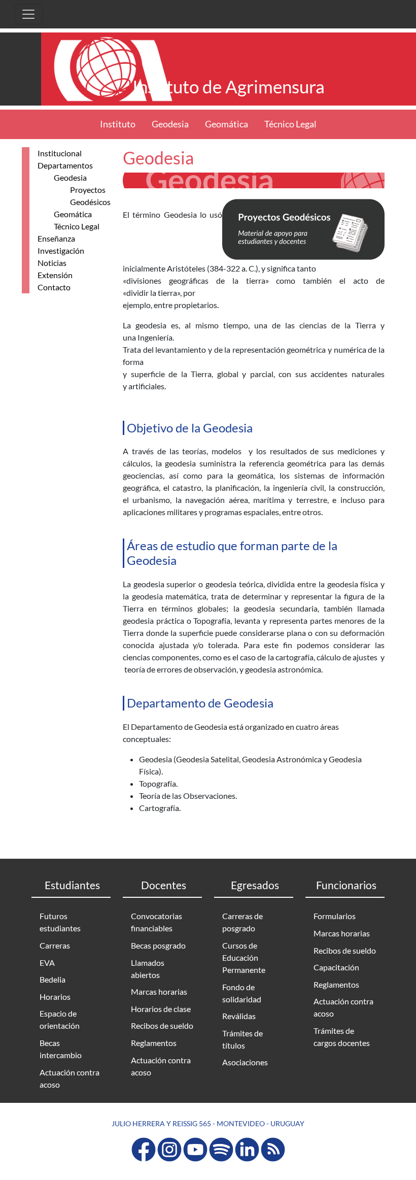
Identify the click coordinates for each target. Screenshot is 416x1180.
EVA (47, 962)
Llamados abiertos (147, 969)
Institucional (60, 153)
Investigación (61, 250)
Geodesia (170, 124)
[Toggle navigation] (28, 14)
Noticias (52, 262)
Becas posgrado (158, 945)
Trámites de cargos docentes (342, 1037)
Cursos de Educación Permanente (243, 957)
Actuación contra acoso (69, 1078)
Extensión (55, 275)
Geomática (226, 124)
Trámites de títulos (242, 1039)
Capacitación (336, 967)
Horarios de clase (161, 1009)
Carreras (55, 945)
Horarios (55, 996)
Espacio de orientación (60, 1019)
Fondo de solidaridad (241, 993)
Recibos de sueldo (162, 1025)
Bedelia (52, 979)
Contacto (54, 287)
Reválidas (239, 1016)
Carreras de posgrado (242, 922)
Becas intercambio (61, 1049)
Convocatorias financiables (156, 922)
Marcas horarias (159, 991)
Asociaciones (245, 1062)
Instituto (117, 124)
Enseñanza (56, 238)
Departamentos (65, 165)
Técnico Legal (290, 124)
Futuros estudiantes (60, 922)
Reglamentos (154, 1043)
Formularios (335, 916)
